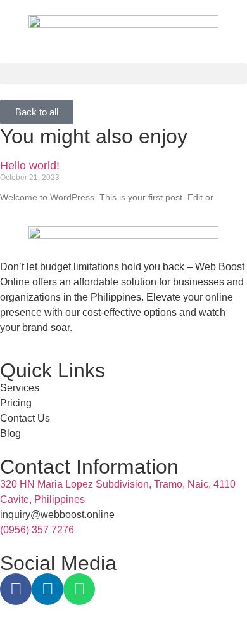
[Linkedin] (47, 589)
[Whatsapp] (79, 589)
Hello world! (30, 165)
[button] (123, 73)
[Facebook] (16, 589)
